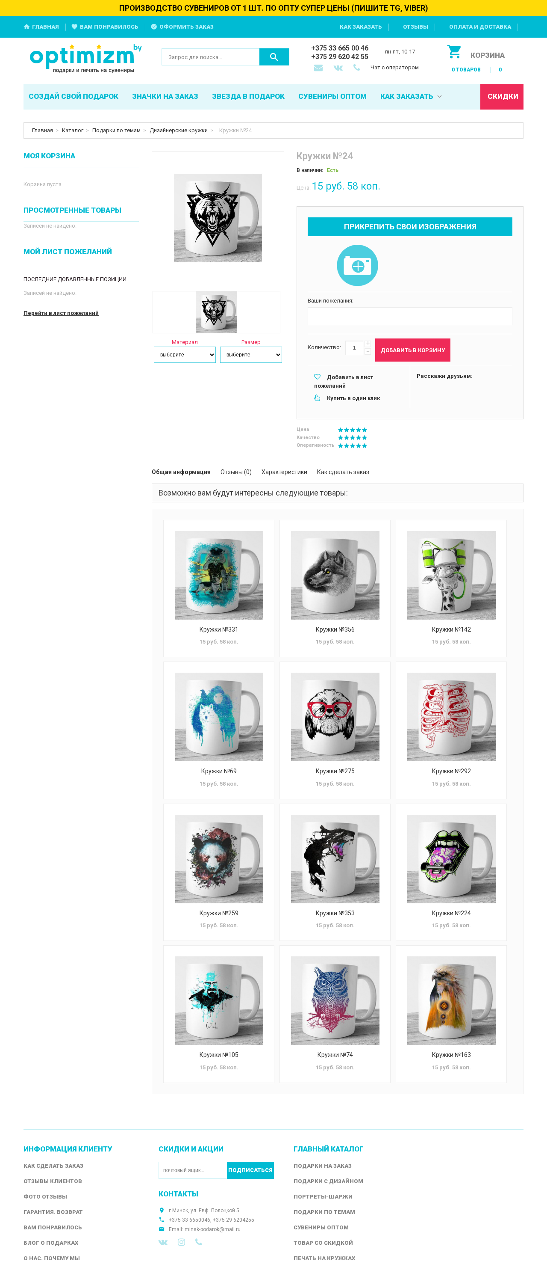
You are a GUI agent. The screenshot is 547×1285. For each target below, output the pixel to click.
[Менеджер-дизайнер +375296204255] (358, 68)
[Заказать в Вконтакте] (339, 68)
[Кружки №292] (451, 717)
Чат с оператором (395, 67)
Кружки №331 (219, 629)
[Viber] (198, 1242)
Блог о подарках (51, 1243)
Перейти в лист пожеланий (61, 313)
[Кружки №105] (218, 1000)
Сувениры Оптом (321, 1227)
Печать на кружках (324, 1258)
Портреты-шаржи (323, 1196)
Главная (45, 27)
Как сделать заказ (343, 472)
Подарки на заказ (323, 1166)
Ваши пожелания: (330, 300)
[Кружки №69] (218, 717)
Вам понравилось (109, 27)
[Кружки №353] (335, 859)
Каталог (72, 130)
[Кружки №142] (451, 575)
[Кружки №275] (335, 717)
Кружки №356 (335, 629)
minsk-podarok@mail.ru (213, 1229)
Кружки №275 (335, 771)
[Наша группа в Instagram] (181, 1242)
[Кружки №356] (335, 575)
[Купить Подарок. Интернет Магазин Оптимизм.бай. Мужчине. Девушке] (86, 59)
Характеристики (284, 472)
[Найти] (274, 56)
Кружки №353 (335, 913)
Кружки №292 (451, 771)
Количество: (324, 347)
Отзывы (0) (236, 472)
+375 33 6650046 (189, 1220)
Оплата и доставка (480, 27)
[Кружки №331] (218, 575)
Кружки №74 (335, 1054)
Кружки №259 (219, 913)
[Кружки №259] (218, 859)
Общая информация (181, 472)
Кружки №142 (451, 629)
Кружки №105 (219, 1054)
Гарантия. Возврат (53, 1212)
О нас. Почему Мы (52, 1258)
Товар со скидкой (323, 1243)
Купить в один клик (353, 398)
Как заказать (361, 27)
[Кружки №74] (335, 1000)
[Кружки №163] (451, 1000)
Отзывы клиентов (53, 1181)
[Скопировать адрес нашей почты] (319, 68)
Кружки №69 (219, 771)
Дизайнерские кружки (179, 130)
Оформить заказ (186, 27)
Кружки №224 (451, 913)
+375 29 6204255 (233, 1220)
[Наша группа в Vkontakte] (163, 1242)
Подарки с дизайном (328, 1181)
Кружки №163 (451, 1054)
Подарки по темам (116, 130)
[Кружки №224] (451, 859)
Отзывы (415, 27)
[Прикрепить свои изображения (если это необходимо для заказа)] (357, 266)
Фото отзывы (45, 1196)
